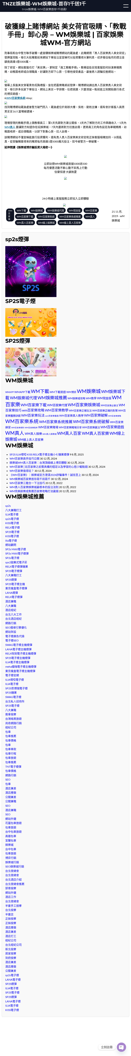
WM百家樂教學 (56, 410)
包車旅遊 (10, 757)
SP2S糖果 (11, 692)
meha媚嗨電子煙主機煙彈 (20, 666)
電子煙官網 (12, 675)
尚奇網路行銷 (13, 723)
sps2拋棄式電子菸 (16, 562)
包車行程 (10, 753)
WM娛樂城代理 (23, 397)
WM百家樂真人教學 (71, 415)
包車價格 (10, 740)
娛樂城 (9, 844)
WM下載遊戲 (58, 391)
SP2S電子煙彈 (13, 570)
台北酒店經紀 (13, 618)
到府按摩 (10, 957)
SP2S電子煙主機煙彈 (17, 657)
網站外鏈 (10, 818)
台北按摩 (10, 909)
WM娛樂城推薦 (52, 397)
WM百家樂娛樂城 (84, 404)
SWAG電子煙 (13, 697)
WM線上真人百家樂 (30, 439)
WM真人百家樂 (95, 433)
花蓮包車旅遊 (13, 823)
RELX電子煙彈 (14, 596)
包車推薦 (10, 736)
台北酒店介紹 (13, 879)
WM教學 (91, 398)
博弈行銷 (10, 857)
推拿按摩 (10, 714)
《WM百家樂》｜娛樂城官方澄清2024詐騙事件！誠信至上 (45, 474)
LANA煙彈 (11, 592)
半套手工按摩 (13, 905)
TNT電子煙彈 (13, 766)
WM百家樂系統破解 (91, 421)
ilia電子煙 (11, 540)
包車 (8, 731)
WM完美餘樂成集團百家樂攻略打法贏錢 (34, 491)
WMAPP (9, 392)
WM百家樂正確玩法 (80, 410)
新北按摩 (10, 949)
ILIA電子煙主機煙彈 (17, 662)
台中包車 (10, 849)
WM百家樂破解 (96, 415)
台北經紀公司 (13, 944)
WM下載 (40, 391)
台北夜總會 (12, 870)
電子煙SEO (12, 640)
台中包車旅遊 (13, 831)
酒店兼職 (10, 601)
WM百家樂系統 (22, 421)
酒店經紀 (10, 610)
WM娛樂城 (89, 391)
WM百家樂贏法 (91, 427)
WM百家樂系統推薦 (55, 421)
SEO (7, 779)
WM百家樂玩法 (33, 415)
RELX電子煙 (12, 527)
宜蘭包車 (10, 840)
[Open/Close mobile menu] (125, 6)
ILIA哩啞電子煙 (14, 679)
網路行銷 (10, 623)
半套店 (9, 914)
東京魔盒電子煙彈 (16, 588)
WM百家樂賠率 (31, 427)
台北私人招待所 (14, 701)
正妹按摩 (10, 918)
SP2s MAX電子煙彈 (17, 553)
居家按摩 (10, 953)
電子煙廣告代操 (14, 636)
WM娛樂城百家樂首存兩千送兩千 (30, 478)
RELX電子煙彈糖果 (16, 566)
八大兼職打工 (13, 510)
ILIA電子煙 (11, 514)
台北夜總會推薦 (14, 883)
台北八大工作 (13, 614)
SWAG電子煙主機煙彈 (18, 644)
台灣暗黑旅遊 (13, 718)
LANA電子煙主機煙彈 (18, 649)
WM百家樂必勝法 (109, 405)
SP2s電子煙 (12, 557)
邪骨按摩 (10, 888)
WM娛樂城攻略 (76, 398)
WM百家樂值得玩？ (22, 470)
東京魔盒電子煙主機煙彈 (20, 671)
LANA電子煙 (13, 979)
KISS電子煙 (12, 523)
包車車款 (10, 749)
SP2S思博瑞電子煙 (16, 688)
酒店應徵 (10, 792)
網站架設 (10, 631)
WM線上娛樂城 (46, 222)
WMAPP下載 (22, 391)
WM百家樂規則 (17, 427)
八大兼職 (10, 605)
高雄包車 (10, 836)
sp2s (8, 505)
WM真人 (14, 433)
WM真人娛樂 (33, 433)
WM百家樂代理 (57, 405)
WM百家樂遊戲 (112, 427)
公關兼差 (10, 797)
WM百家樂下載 (34, 404)
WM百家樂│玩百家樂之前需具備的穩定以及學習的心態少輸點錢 (49, 466)
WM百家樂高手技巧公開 (24, 458)
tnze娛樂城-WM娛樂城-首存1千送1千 (44, 4)
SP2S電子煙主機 (15, 584)
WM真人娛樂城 (49, 434)
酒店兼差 (10, 788)
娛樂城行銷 (12, 862)
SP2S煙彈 (11, 579)
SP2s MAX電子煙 (15, 549)
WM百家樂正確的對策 (105, 410)
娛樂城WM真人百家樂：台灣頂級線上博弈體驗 (38, 462)
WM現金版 (104, 398)
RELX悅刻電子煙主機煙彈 (20, 653)
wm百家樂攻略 (33, 410)
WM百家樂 (10, 215)
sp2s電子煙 (12, 518)
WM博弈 (71, 391)
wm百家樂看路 (52, 416)
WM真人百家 (69, 433)
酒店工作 (10, 896)
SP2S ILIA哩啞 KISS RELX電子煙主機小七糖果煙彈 (39, 454)
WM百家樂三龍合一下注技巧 (27, 483)
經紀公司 (10, 727)
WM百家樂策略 (114, 416)
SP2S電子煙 (12, 531)
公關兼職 (10, 801)
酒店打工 (10, 936)
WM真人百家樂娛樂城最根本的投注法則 (34, 487)
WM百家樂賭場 (48, 427)
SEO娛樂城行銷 (14, 866)
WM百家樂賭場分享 (70, 427)
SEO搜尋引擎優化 (16, 627)
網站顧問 (10, 544)
